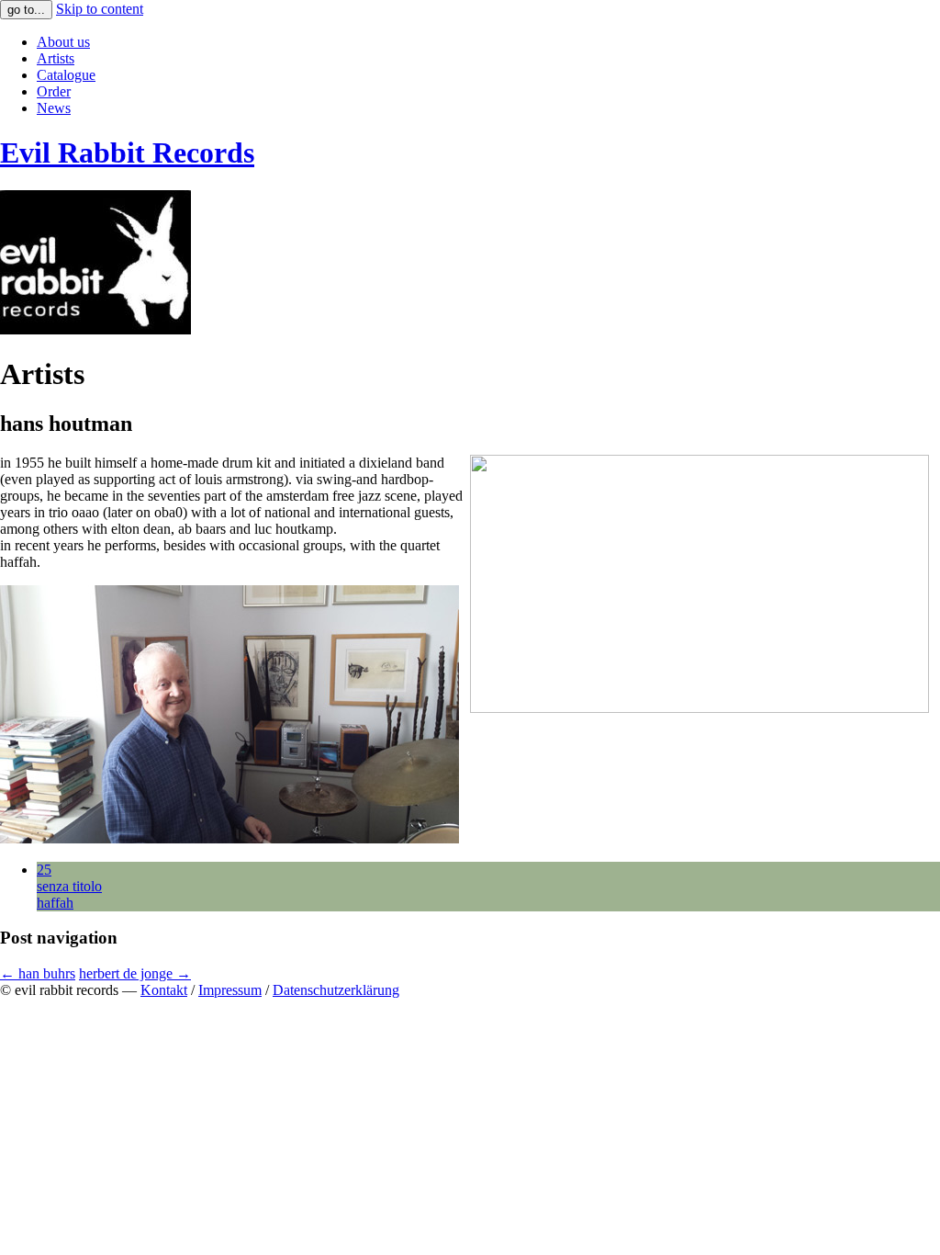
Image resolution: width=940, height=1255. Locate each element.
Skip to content (99, 9)
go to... (26, 10)
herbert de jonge (135, 973)
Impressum (230, 990)
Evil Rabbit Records (127, 152)
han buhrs (37, 973)
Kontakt (163, 990)
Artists (55, 58)
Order (54, 91)
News (54, 108)
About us (63, 42)
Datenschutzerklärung (336, 990)
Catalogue (66, 75)
